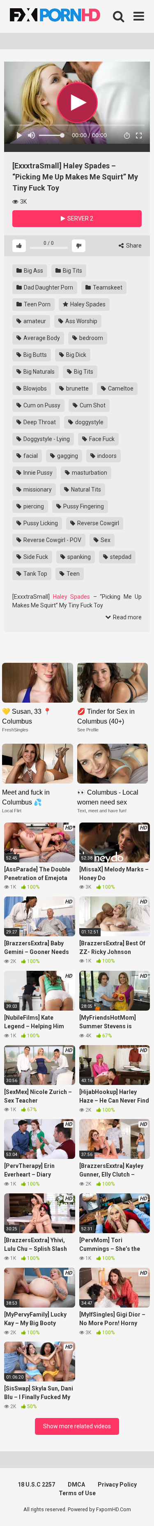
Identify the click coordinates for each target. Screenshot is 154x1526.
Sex (104, 540)
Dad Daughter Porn (48, 287)
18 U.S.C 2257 (36, 1484)
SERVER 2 (79, 218)
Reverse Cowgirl (97, 523)
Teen (72, 573)
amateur (34, 321)
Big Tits (72, 270)
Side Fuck (35, 557)
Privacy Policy (117, 1484)
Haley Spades (87, 304)
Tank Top (34, 573)
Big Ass (33, 270)
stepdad (120, 557)
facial (30, 456)
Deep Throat (39, 422)
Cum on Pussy (41, 405)
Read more (127, 617)
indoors (106, 456)
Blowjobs (34, 388)
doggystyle (88, 422)
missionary (37, 489)
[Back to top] (139, 1509)
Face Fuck (101, 439)
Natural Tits (85, 489)
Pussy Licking (40, 523)
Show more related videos (77, 1426)
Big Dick (75, 355)
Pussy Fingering (83, 506)
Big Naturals (38, 371)
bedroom (90, 338)
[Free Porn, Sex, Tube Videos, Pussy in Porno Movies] (65, 16)
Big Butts (34, 355)
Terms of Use (77, 1493)
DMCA (76, 1484)
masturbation (89, 472)
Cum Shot (92, 405)
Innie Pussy (37, 472)
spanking (78, 557)
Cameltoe (120, 388)
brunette (77, 388)
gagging (67, 456)
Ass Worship (80, 321)
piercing (33, 506)
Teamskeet (107, 287)
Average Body (41, 338)
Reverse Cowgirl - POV (51, 540)
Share (133, 245)
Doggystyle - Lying (46, 439)
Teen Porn (37, 304)
